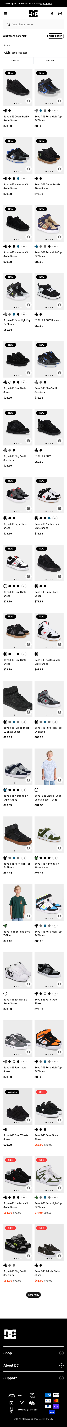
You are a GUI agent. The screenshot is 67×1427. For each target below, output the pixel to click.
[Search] (6, 24)
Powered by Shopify (43, 1419)
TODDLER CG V (43, 456)
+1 (24, 382)
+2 (24, 178)
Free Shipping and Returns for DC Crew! (27, 3)
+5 (55, 111)
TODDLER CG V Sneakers (48, 320)
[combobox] (36, 24)
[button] (5, 13)
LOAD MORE (33, 1295)
